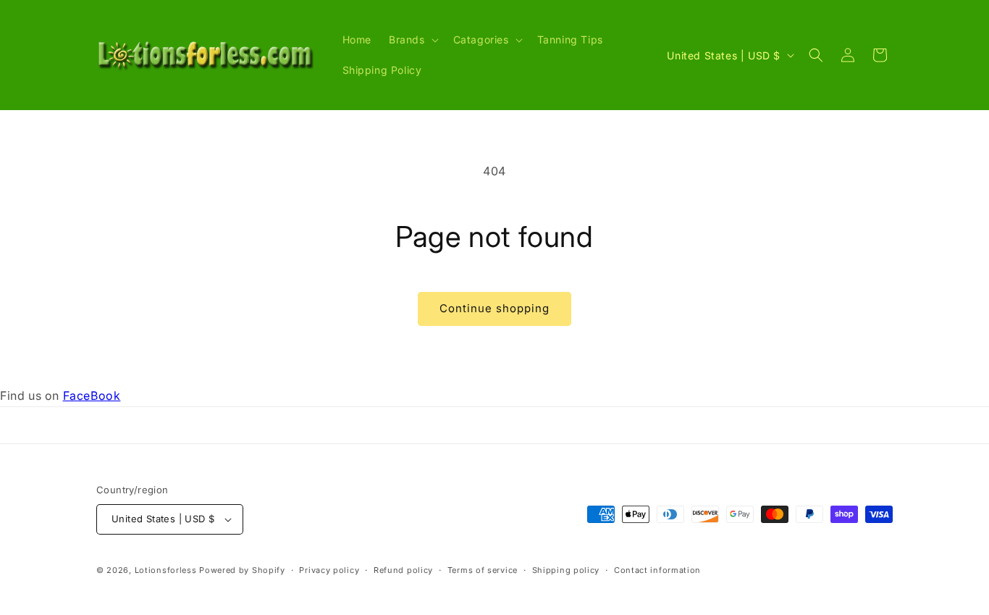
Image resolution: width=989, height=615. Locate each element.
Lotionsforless (166, 570)
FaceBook (92, 395)
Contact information (657, 570)
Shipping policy (566, 570)
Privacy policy (329, 570)
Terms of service (482, 570)
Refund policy (403, 570)
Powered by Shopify (242, 570)
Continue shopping (494, 308)
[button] (412, 40)
